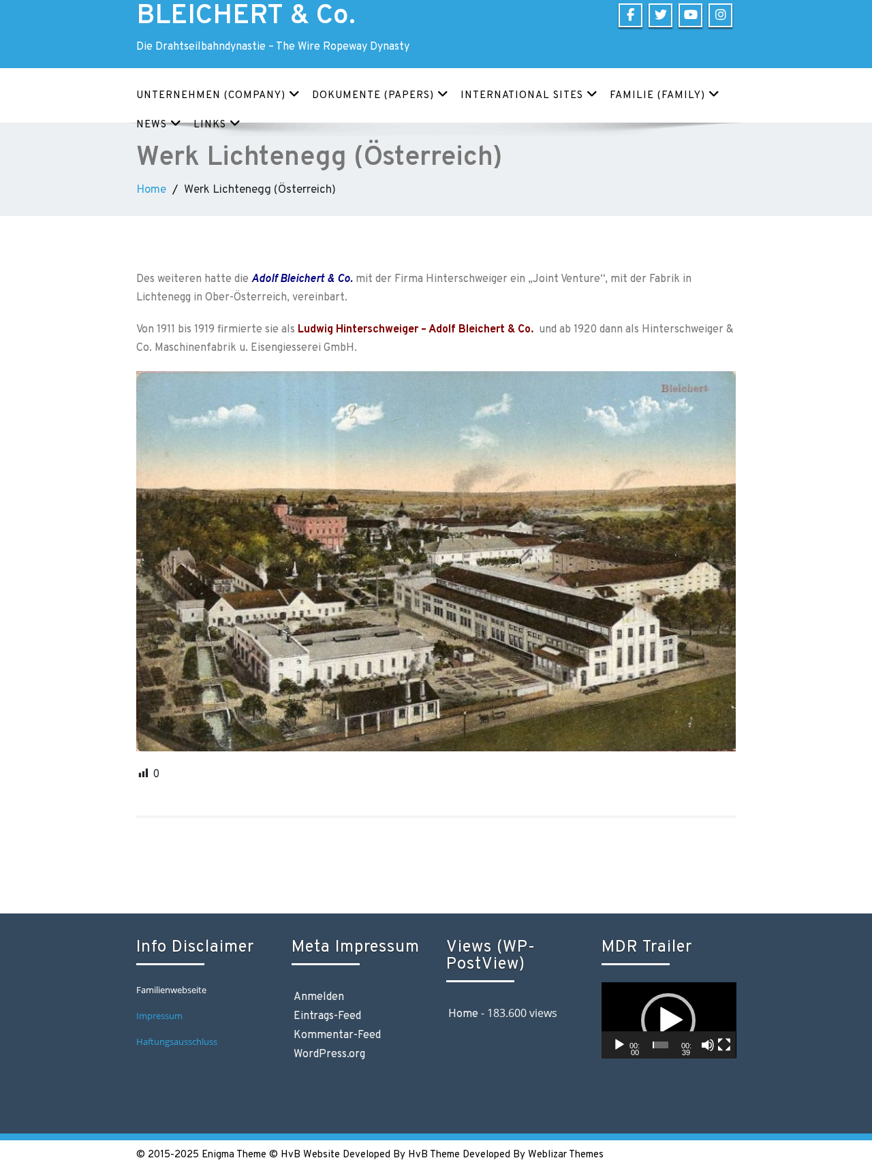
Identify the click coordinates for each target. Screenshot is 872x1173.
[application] (669, 1020)
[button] (668, 1020)
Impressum (159, 1016)
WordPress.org (329, 1054)
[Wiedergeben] (619, 1045)
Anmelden (319, 997)
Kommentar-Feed (337, 1035)
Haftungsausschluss (177, 1041)
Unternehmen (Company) (210, 95)
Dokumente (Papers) (373, 95)
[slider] (660, 1045)
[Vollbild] (724, 1045)
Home (151, 190)
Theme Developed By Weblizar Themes (517, 1154)
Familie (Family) (657, 95)
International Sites (522, 95)
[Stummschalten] (708, 1045)
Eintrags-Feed (327, 1016)
